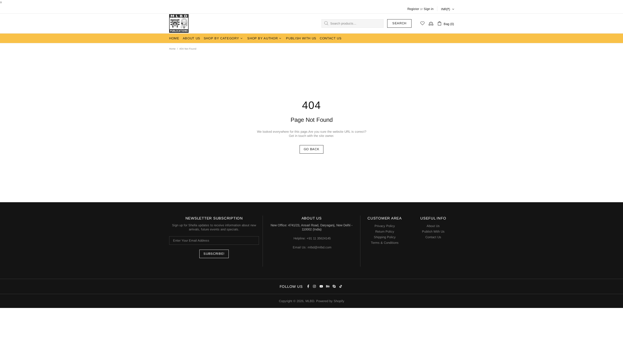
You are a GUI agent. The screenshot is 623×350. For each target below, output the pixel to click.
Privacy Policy (385, 226)
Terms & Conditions (385, 243)
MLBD (179, 23)
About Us (433, 226)
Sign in (428, 9)
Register (413, 9)
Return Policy (384, 231)
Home (172, 48)
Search (399, 23)
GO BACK (312, 149)
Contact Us (433, 237)
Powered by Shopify (330, 301)
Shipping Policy (385, 237)
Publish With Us (433, 231)
